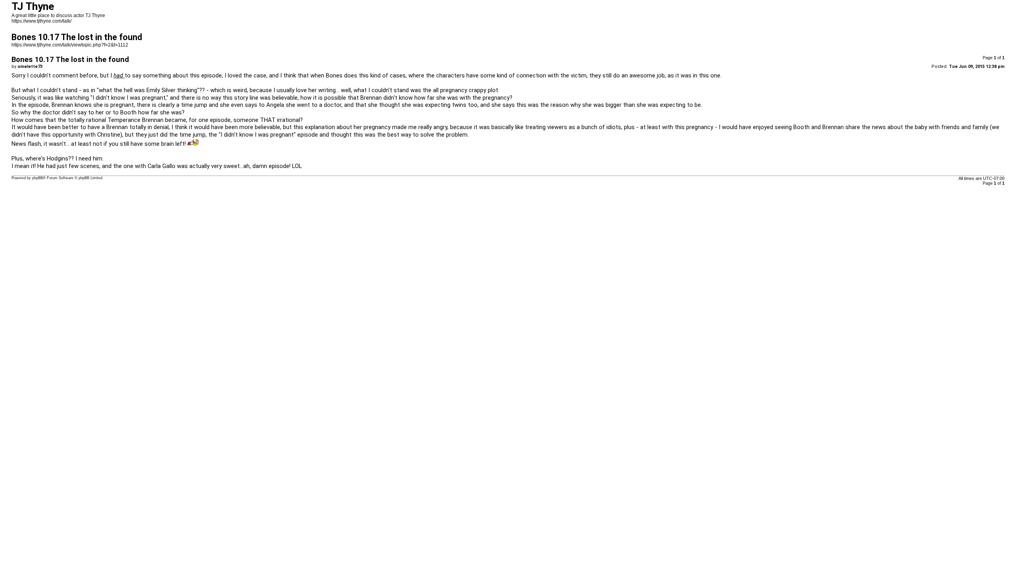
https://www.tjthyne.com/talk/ (41, 21)
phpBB (37, 178)
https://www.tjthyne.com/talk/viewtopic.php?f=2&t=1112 (70, 45)
